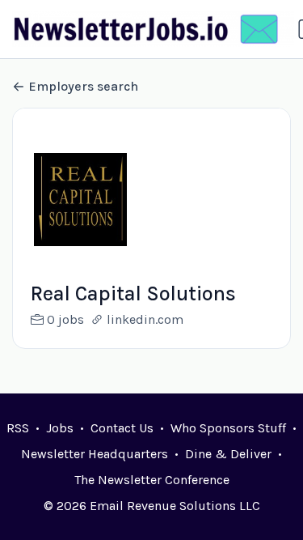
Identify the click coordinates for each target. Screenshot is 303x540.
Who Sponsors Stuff (228, 428)
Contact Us (122, 428)
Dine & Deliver (228, 453)
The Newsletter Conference (151, 479)
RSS (17, 428)
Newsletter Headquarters (94, 453)
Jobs (60, 428)
